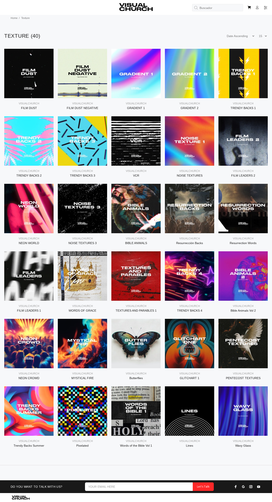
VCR (136, 175)
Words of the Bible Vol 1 (136, 445)
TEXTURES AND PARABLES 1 (136, 310)
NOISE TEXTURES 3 (82, 243)
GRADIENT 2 (189, 108)
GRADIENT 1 (136, 108)
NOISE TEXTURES (190, 175)
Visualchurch (29, 103)
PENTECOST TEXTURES (243, 378)
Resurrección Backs (189, 243)
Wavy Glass (243, 445)
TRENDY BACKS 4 (189, 310)
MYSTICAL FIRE (82, 378)
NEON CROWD (28, 378)
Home (14, 18)
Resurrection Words (243, 243)
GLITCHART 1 (189, 378)
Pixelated (82, 445)
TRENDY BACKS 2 (29, 175)
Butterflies (136, 378)
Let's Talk (203, 486)
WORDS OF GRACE (82, 310)
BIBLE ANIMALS (136, 243)
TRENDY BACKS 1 (243, 108)
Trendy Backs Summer (29, 445)
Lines (189, 445)
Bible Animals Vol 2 (243, 310)
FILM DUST (29, 108)
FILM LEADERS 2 (243, 175)
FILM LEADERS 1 (29, 310)
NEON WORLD (29, 243)
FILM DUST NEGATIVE (82, 108)
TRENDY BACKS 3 (82, 175)
